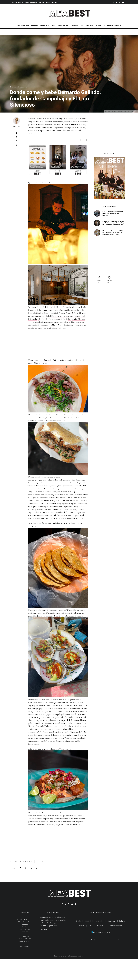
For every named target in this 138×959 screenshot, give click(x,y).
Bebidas (34, 26)
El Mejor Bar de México (25, 922)
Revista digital (24, 946)
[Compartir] (16, 133)
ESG (90, 925)
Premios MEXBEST (31, 2)
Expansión (111, 921)
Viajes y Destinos (47, 26)
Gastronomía (23, 26)
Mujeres (100, 925)
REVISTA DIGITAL (51, 2)
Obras (81, 925)
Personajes (63, 26)
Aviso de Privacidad (87, 940)
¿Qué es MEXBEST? (17, 2)
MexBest (39, 861)
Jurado (41, 2)
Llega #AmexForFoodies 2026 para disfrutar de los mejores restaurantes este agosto (112, 232)
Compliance (99, 940)
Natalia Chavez (16, 126)
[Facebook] (113, 2)
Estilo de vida (87, 26)
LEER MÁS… (44, 929)
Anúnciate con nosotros (113, 940)
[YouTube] (123, 2)
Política (122, 921)
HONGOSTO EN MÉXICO (24, 919)
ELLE (86, 921)
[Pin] (16, 137)
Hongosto (100, 26)
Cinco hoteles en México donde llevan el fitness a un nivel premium (113, 213)
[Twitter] (116, 2)
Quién (78, 921)
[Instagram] (119, 2)
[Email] (16, 141)
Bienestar (75, 26)
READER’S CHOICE (114, 26)
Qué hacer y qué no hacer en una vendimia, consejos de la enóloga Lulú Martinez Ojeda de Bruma (113, 223)
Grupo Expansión (115, 925)
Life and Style (97, 921)
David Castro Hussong (60, 316)
